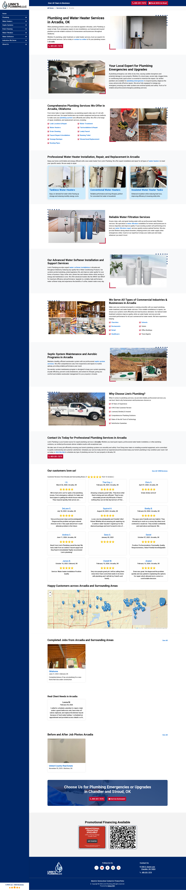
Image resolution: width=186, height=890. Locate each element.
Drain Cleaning (55, 131)
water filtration (132, 223)
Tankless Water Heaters (62, 190)
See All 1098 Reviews (160, 471)
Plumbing (5, 17)
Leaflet (137, 628)
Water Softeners (8, 36)
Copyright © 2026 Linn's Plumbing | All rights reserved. (108, 884)
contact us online (80, 39)
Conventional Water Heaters (105, 190)
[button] (108, 623)
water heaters (154, 161)
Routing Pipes (55, 143)
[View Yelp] (119, 868)
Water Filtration (7, 33)
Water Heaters (55, 127)
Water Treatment (86, 124)
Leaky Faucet (85, 131)
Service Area (61, 8)
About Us (94, 881)
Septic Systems (7, 25)
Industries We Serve (9, 40)
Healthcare (115, 334)
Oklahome (53, 671)
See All (165, 640)
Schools (144, 322)
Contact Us (110, 881)
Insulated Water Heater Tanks (147, 190)
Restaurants (115, 326)
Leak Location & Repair (58, 124)
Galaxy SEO (111, 886)
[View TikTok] (96, 868)
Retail (113, 330)
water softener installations (80, 267)
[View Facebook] (107, 868)
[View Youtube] (102, 868)
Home (51, 8)
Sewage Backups (56, 139)
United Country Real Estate (61, 766)
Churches (114, 322)
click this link (60, 452)
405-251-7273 (56, 46)
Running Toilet (85, 135)
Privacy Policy (119, 881)
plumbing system (66, 118)
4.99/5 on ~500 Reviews (14, 885)
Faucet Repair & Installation (60, 135)
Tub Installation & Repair (89, 127)
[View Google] (113, 868)
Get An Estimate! (118, 799)
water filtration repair (123, 228)
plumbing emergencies (135, 81)
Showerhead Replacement (89, 139)
